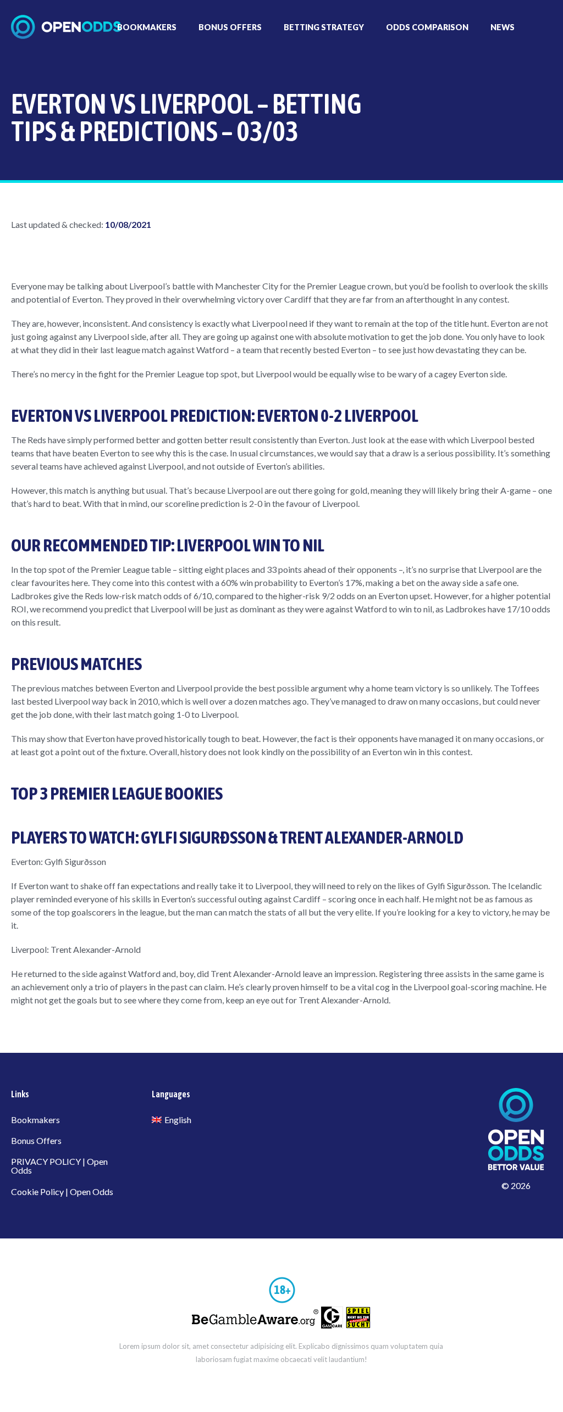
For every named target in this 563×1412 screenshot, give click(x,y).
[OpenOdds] (66, 26)
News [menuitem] (502, 27)
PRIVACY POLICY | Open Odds (59, 1165)
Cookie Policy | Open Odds (62, 1191)
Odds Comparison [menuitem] (427, 27)
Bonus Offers (36, 1140)
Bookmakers (35, 1119)
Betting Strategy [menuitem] (324, 27)
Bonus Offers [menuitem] (230, 27)
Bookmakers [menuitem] (146, 27)
